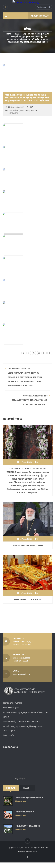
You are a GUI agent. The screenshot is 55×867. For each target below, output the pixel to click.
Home (8, 33)
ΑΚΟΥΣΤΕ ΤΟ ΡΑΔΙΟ (40, 16)
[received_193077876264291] (27, 245)
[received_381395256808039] (27, 333)
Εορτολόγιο (20, 778)
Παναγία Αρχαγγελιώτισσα (29, 797)
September (28, 33)
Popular (10, 788)
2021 (17, 33)
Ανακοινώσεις (14, 110)
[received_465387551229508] (27, 311)
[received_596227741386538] (27, 156)
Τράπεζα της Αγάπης (12, 702)
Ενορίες (34, 110)
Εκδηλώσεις (25, 110)
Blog (39, 33)
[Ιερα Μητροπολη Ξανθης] (26, 2)
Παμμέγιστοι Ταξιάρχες (27, 825)
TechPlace (32, 851)
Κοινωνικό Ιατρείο (11, 707)
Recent (27, 787)
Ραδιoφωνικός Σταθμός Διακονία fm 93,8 (21, 721)
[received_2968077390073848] (27, 267)
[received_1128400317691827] (27, 222)
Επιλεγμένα (13, 113)
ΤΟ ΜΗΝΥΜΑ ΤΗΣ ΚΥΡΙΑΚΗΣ (27, 599)
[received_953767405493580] (27, 289)
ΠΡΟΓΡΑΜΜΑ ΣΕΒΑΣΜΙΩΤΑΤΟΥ (28, 545)
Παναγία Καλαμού (24, 811)
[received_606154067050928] (27, 134)
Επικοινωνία (8, 735)
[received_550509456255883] (27, 200)
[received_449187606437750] (27, 178)
